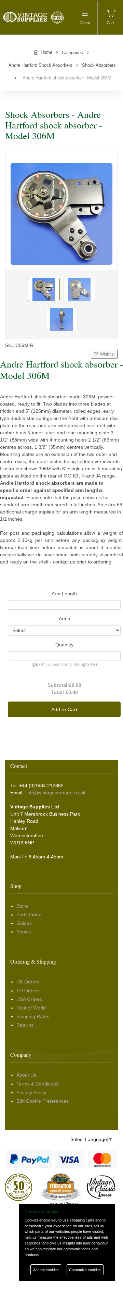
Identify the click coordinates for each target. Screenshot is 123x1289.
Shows (23, 931)
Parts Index (28, 914)
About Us (26, 1075)
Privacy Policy (31, 1092)
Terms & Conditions (37, 1084)
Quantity (64, 644)
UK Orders (27, 981)
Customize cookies (85, 1270)
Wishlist (106, 354)
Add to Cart (64, 709)
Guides (24, 923)
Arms (64, 618)
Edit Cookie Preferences (42, 1101)
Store (22, 906)
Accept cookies (46, 1270)
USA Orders (29, 999)
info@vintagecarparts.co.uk (55, 792)
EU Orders (27, 990)
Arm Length (64, 593)
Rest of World (31, 1008)
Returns (24, 1025)
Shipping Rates (32, 1016)
